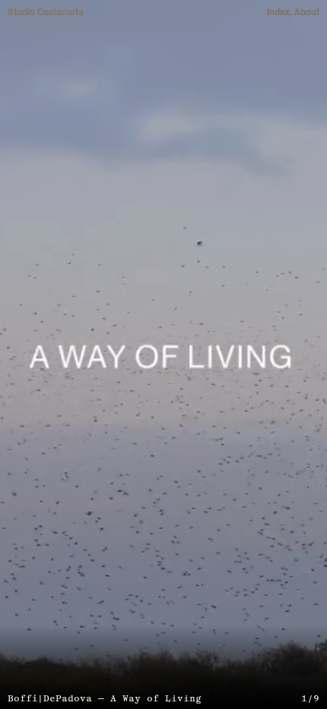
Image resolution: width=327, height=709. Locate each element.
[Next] (245, 354)
